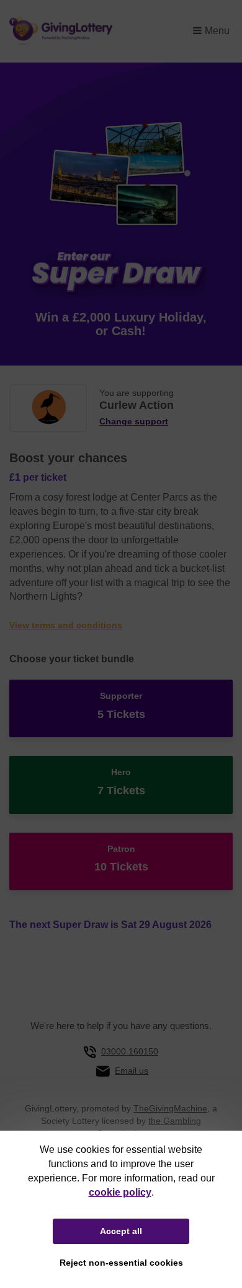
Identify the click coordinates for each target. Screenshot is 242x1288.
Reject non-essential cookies (121, 1263)
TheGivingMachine (170, 1108)
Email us (131, 1071)
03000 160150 (129, 1051)
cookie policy (120, 1192)
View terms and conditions (65, 625)
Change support (133, 421)
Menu (217, 30)
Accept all (121, 1231)
